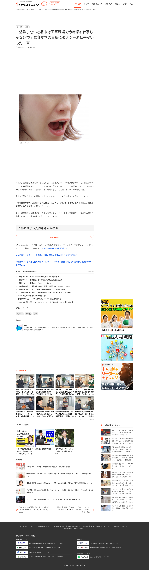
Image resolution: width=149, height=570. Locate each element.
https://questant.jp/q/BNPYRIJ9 (54, 248)
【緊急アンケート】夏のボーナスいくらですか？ (34, 283)
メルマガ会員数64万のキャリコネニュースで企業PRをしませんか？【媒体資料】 (46, 302)
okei (34, 47)
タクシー (20, 314)
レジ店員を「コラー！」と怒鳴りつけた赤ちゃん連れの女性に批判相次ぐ (46, 255)
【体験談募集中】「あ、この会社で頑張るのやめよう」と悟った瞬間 (41, 289)
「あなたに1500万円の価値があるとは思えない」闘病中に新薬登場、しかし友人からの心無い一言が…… (36, 509)
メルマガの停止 (78, 528)
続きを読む (55, 237)
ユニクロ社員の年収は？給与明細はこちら (32, 296)
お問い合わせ (68, 528)
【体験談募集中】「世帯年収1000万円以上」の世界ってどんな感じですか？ (44, 286)
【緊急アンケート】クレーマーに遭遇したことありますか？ (38, 276)
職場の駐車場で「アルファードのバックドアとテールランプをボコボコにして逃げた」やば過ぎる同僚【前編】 (74, 509)
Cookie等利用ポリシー (74, 526)
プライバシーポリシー (58, 526)
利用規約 (85, 526)
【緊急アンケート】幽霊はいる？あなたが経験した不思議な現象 (40, 280)
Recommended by (84, 420)
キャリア (33, 9)
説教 (35, 314)
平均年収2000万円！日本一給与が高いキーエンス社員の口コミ (39, 299)
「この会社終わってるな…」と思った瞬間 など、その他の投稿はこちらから (44, 292)
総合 (40, 9)
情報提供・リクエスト (120, 526)
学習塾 (28, 314)
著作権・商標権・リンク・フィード (101, 526)
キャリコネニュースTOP (22, 9)
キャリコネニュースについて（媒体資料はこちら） (35, 526)
